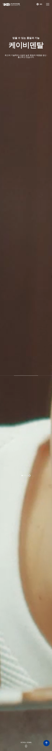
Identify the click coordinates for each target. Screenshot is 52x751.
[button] (22, 475)
